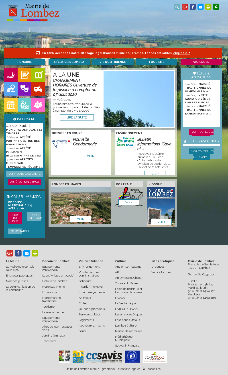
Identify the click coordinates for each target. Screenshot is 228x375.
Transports (49, 341)
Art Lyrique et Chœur (129, 277)
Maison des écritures (128, 331)
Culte (82, 303)
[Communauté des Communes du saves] (104, 357)
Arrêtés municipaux (24, 181)
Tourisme (48, 306)
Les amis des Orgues (128, 314)
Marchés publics (17, 281)
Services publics (89, 314)
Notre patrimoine (53, 286)
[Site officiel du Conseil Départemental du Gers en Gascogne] (64, 362)
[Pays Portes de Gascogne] (78, 357)
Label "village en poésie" (58, 275)
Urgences (157, 266)
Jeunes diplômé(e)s (92, 309)
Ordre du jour (15, 218)
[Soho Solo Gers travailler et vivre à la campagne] (155, 357)
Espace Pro (153, 369)
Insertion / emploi (91, 286)
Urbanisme (49, 292)
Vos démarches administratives (89, 274)
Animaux (85, 297)
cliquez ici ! (181, 53)
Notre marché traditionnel (51, 299)
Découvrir (69, 62)
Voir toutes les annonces (202, 154)
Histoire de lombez (54, 281)
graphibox (109, 369)
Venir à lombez (161, 272)
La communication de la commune (20, 288)
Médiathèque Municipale (123, 338)
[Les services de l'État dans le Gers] (132, 357)
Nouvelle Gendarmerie (85, 141)
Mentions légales (129, 369)
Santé (82, 331)
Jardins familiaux (53, 335)
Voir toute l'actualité (25, 173)
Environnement (89, 266)
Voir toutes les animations (202, 134)
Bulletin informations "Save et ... (154, 144)
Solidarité (85, 281)
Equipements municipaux (51, 268)
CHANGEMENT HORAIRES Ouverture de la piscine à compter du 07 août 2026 (75, 87)
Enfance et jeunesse (92, 292)
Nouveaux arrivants (92, 325)
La (24, 62)
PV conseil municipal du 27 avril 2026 (20, 205)
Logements (86, 320)
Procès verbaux (35, 216)
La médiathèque (53, 312)
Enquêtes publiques (19, 275)
